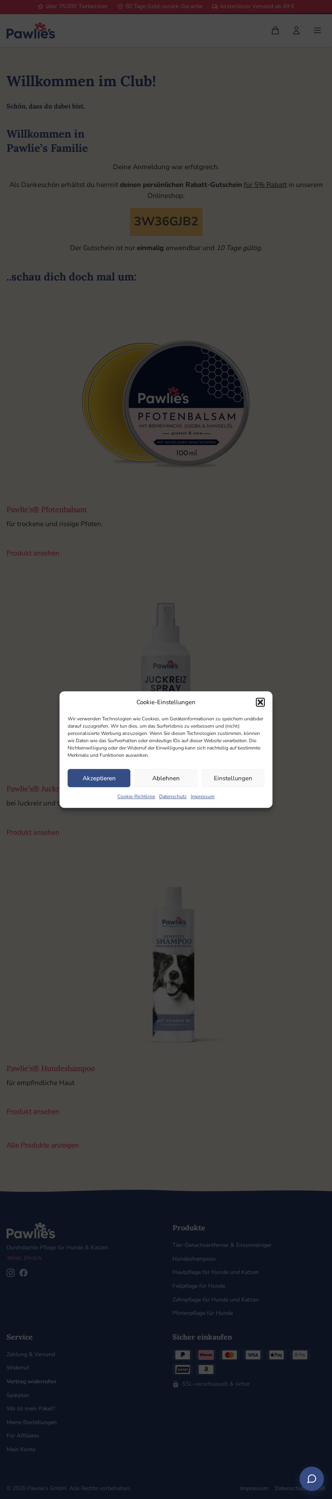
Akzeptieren (99, 778)
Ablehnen (166, 778)
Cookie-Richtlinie (136, 796)
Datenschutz (173, 796)
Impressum (203, 796)
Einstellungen (233, 778)
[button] (260, 702)
